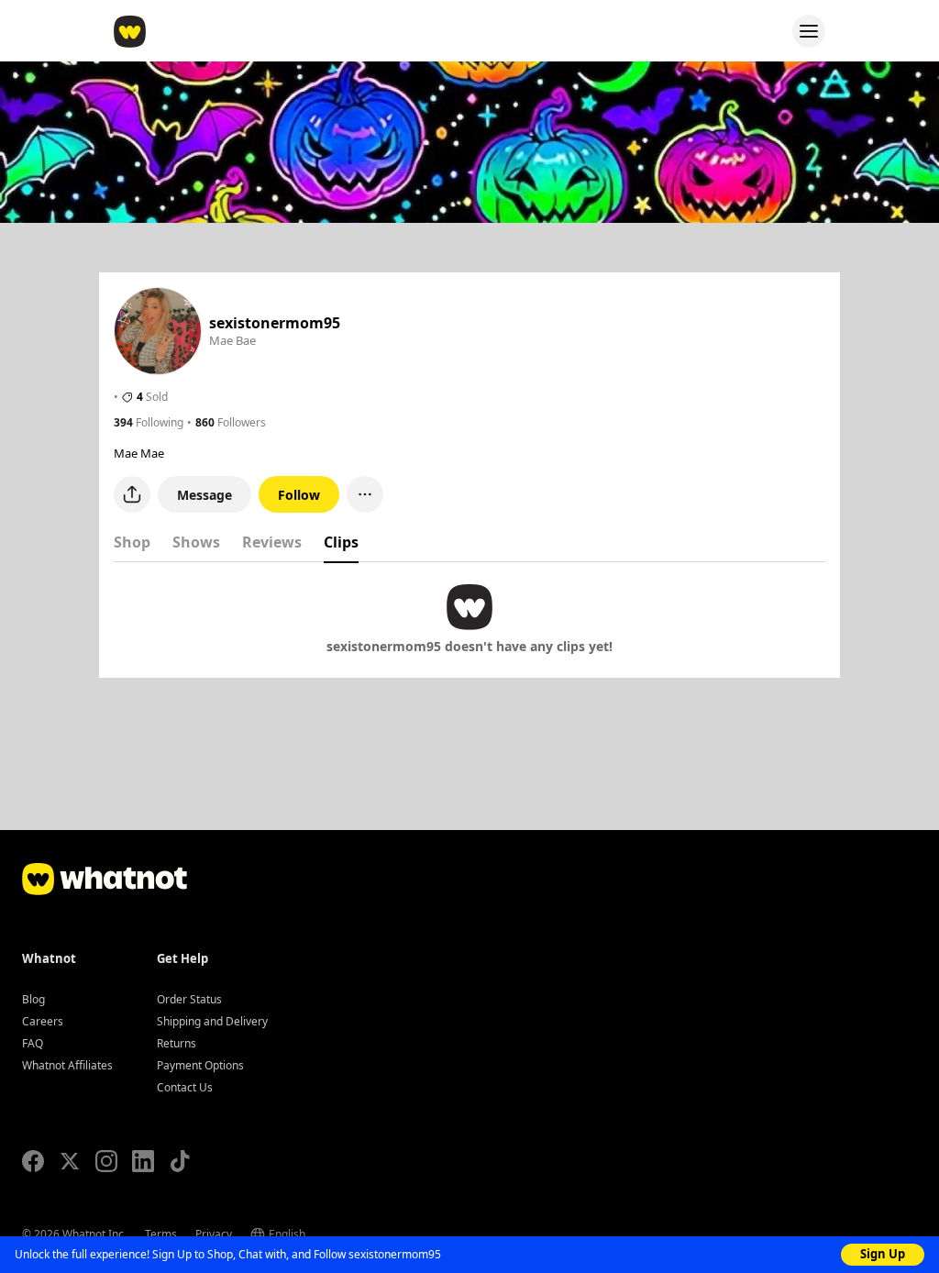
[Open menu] (808, 31)
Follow (299, 495)
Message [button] (204, 495)
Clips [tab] (341, 542)
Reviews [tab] (272, 542)
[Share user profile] (132, 494)
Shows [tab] (196, 542)
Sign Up (882, 1253)
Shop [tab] (132, 542)
